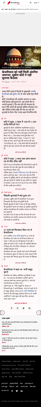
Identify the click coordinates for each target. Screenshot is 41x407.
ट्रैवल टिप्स (32, 361)
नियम (21, 383)
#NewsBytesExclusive (9, 365)
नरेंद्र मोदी (25, 361)
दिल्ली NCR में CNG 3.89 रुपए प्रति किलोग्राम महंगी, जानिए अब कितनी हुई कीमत (20, 331)
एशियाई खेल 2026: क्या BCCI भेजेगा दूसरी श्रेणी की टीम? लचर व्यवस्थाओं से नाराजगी (20, 347)
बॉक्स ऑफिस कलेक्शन (18, 369)
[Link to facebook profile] (12, 391)
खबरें (6, 9)
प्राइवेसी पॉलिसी (14, 383)
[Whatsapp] (18, 308)
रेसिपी (10, 377)
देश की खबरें (12, 9)
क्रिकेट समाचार (30, 369)
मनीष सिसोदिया (29, 291)
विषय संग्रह (32, 386)
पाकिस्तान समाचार (28, 373)
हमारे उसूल (4, 386)
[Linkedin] (29, 308)
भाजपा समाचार (6, 369)
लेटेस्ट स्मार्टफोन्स (16, 373)
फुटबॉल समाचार (6, 373)
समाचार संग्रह (24, 386)
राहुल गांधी (4, 377)
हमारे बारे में (5, 383)
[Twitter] (23, 308)
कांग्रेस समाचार (17, 361)
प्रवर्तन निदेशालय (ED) (21, 172)
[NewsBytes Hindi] (14, 2)
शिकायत (11, 386)
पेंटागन (4, 342)
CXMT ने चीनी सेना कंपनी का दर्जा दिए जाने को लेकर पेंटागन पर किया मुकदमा (19, 339)
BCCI (3, 350)
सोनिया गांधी (5, 326)
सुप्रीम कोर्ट (16, 94)
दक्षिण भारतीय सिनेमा (19, 377)
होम (3, 9)
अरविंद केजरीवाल (6, 361)
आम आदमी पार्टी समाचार (24, 365)
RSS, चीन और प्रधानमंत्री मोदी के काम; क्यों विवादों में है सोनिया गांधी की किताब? (19, 323)
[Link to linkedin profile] (21, 391)
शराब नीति (16, 236)
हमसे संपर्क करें (29, 383)
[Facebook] (12, 308)
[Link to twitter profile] (16, 391)
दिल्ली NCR (5, 334)
